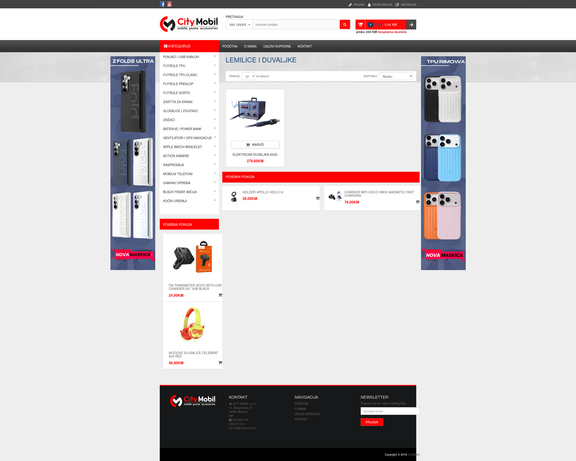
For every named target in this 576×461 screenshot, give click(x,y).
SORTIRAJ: (371, 76)
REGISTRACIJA (382, 4)
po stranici (262, 76)
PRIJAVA (359, 4)
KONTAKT (305, 46)
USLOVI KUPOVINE (277, 46)
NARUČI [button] (258, 144)
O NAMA (250, 46)
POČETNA (229, 46)
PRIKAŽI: (234, 76)
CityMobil (414, 454)
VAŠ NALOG (408, 4)
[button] (219, 295)
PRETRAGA (234, 16)
